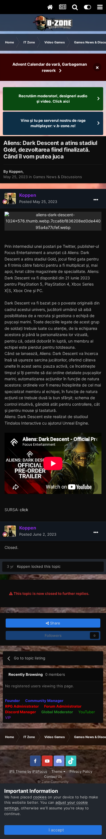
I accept (55, 829)
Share (54, 623)
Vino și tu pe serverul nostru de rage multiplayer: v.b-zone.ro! (53, 123)
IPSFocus (39, 771)
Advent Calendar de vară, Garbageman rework (49, 67)
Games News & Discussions (57, 177)
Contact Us (53, 776)
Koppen (16, 171)
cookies (40, 797)
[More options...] (95, 199)
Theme (57, 771)
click (24, 509)
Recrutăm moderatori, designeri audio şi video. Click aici (53, 99)
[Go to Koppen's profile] (10, 198)
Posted (38, 201)
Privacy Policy (81, 771)
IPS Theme (18, 771)
